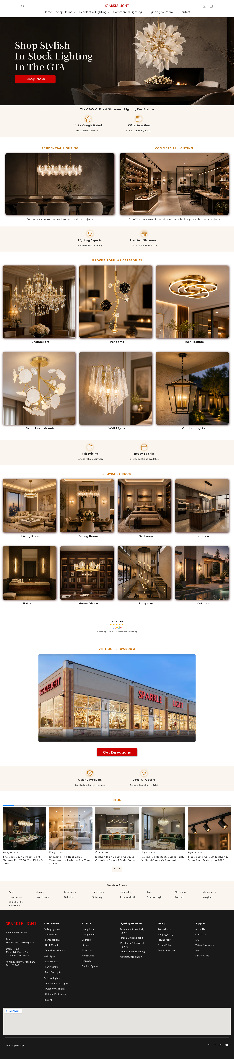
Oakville (68, 897)
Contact (185, 12)
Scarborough (154, 897)
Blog (197, 950)
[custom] (220, 1044)
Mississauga (209, 891)
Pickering (97, 897)
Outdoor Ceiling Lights (56, 983)
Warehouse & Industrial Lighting (132, 945)
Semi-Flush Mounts (55, 950)
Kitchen (85, 945)
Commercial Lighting (128, 12)
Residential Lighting (93, 12)
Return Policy (164, 929)
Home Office (88, 955)
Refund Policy (164, 939)
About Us (200, 929)
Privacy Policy (164, 945)
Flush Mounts (52, 945)
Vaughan (207, 897)
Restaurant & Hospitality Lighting (132, 931)
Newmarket (15, 897)
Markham (180, 891)
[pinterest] (209, 1044)
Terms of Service (166, 950)
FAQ (197, 939)
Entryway (86, 960)
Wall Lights (49, 956)
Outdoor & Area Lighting (132, 951)
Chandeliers (51, 934)
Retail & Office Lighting (131, 937)
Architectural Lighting (131, 956)
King (149, 891)
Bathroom (87, 950)
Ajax (11, 891)
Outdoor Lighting (53, 978)
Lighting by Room (161, 12)
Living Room (88, 929)
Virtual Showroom (204, 945)
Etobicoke (125, 891)
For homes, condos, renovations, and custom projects (60, 219)
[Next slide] (119, 869)
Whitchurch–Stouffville (16, 904)
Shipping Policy (165, 934)
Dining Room (88, 934)
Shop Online (64, 12)
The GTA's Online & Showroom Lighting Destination (117, 109)
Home (48, 12)
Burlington (98, 891)
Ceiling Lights (51, 929)
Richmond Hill (127, 897)
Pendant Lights (53, 939)
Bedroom (86, 939)
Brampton (70, 891)
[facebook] (215, 1044)
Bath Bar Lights (53, 972)
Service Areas (117, 885)
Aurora (40, 891)
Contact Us (201, 934)
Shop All (48, 999)
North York (42, 897)
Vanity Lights (51, 966)
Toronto (180, 897)
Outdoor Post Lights (55, 993)
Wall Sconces (51, 961)
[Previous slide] (114, 869)
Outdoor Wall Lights (55, 988)
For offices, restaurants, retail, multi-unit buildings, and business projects (174, 219)
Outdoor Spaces (90, 966)
